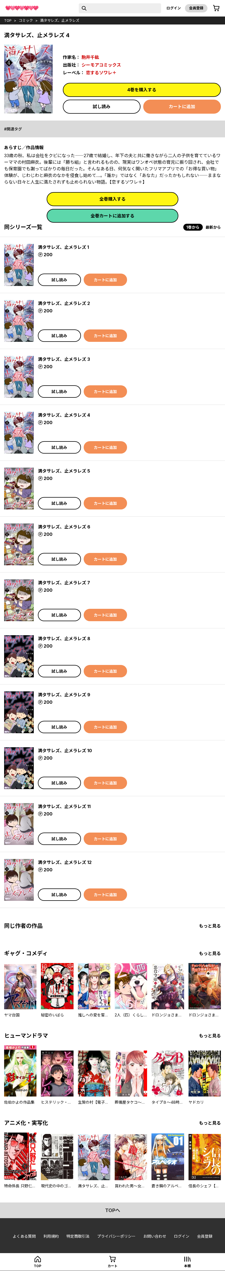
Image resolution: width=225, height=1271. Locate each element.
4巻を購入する (141, 89)
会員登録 (196, 8)
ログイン (174, 8)
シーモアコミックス (101, 65)
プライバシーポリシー (116, 1236)
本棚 (187, 1266)
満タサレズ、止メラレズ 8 (64, 638)
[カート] (216, 8)
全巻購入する (112, 199)
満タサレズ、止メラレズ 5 (64, 471)
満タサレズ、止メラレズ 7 (64, 582)
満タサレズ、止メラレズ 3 (64, 359)
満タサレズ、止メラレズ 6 (64, 527)
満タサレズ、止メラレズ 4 (64, 415)
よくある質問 (24, 1236)
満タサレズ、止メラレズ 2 (64, 303)
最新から (213, 227)
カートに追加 (182, 106)
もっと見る (210, 926)
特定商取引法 (77, 1236)
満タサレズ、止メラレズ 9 (64, 694)
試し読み (101, 106)
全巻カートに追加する (112, 216)
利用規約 (51, 1236)
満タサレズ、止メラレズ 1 (63, 247)
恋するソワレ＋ (101, 72)
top (8, 20)
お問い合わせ (154, 1236)
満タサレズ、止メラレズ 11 (64, 806)
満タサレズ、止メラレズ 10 (65, 750)
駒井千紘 (90, 57)
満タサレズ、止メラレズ (59, 20)
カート (112, 1266)
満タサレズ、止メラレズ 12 (65, 862)
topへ (112, 1210)
